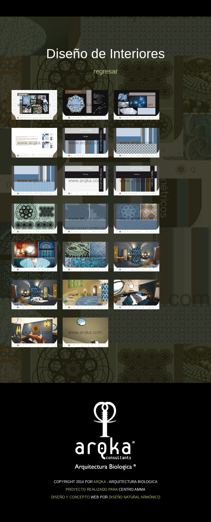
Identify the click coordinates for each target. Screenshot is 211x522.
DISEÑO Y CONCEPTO (70, 497)
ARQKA (99, 482)
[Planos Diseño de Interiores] (34, 104)
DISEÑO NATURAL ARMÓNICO (134, 497)
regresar (105, 71)
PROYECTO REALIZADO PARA (92, 489)
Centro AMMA (18, 8)
